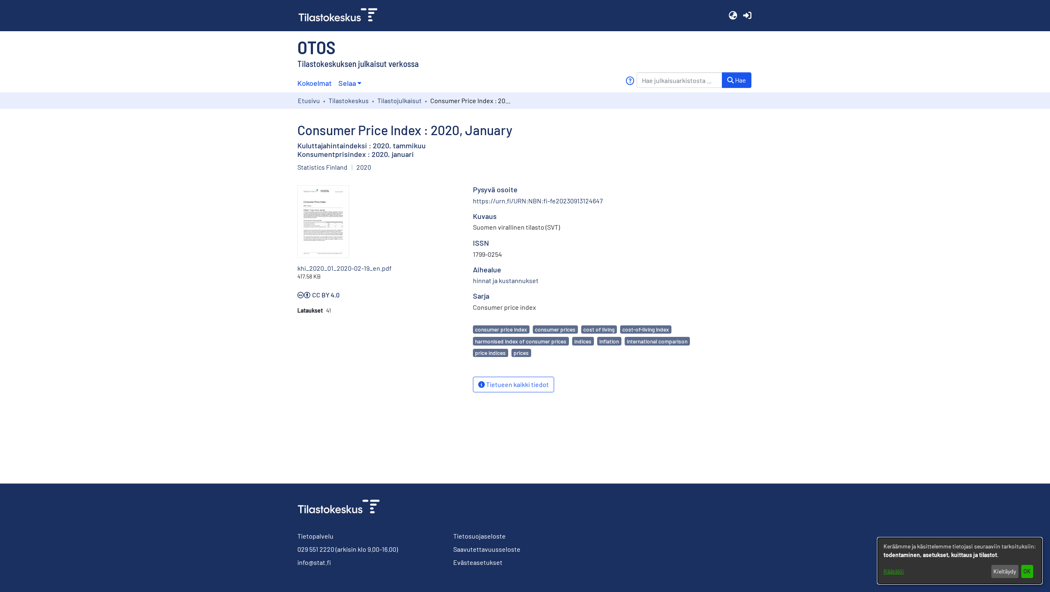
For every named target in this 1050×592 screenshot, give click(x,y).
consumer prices (555, 329)
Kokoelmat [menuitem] (314, 83)
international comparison (657, 341)
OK (1027, 571)
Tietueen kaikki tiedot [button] (517, 384)
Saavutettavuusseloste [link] (486, 549)
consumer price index (501, 329)
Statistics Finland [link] (322, 167)
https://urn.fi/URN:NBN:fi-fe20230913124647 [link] (538, 201)
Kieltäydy (1004, 571)
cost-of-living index (645, 329)
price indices (490, 352)
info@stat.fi (314, 562)
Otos (316, 47)
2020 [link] (363, 167)
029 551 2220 (315, 549)
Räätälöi (893, 571)
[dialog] (960, 561)
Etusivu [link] (309, 100)
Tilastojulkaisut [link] (399, 100)
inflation (609, 341)
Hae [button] (740, 80)
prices (521, 352)
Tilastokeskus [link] (349, 100)
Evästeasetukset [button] (477, 562)
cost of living (598, 329)
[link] (341, 16)
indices (582, 341)
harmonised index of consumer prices (520, 341)
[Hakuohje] (630, 81)
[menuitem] (349, 83)
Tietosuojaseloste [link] (479, 536)
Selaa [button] (347, 83)
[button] (732, 15)
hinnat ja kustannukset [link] (506, 280)
